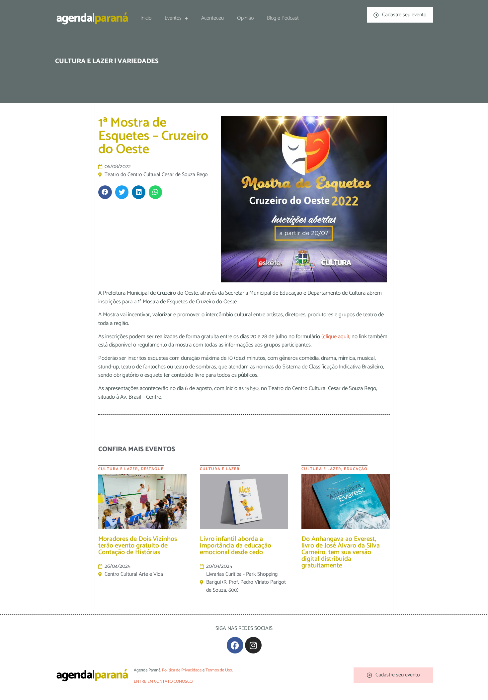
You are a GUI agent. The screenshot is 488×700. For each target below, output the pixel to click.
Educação (355, 469)
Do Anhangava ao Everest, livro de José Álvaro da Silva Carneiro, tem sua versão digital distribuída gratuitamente (340, 552)
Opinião (245, 18)
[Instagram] (253, 645)
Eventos (173, 18)
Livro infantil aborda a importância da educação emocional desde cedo (235, 546)
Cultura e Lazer (118, 469)
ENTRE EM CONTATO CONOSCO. (163, 681)
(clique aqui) (335, 336)
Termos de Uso (218, 670)
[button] (105, 192)
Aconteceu (212, 18)
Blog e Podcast (283, 18)
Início (145, 18)
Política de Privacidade (182, 670)
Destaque (152, 469)
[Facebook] (235, 645)
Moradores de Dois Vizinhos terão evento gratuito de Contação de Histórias (137, 546)
